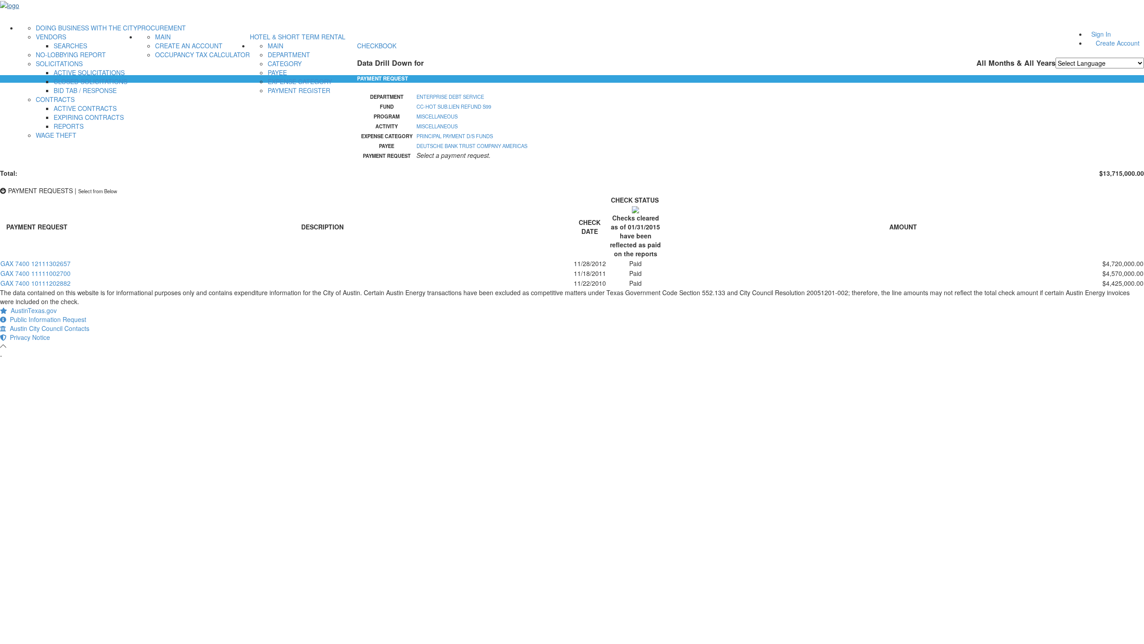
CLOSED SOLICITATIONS (90, 81)
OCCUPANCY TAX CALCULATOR (202, 54)
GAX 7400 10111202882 (35, 283)
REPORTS (69, 126)
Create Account (1118, 42)
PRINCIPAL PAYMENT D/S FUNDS (454, 136)
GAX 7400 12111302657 (35, 263)
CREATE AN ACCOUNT (189, 45)
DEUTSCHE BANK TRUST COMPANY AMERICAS (471, 145)
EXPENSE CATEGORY (300, 81)
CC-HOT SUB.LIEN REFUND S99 (453, 106)
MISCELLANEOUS (437, 116)
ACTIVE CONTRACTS (85, 108)
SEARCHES (70, 45)
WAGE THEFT (56, 135)
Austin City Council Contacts (47, 328)
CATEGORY (285, 63)
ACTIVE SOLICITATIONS (89, 72)
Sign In (1101, 34)
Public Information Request (46, 319)
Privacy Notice (28, 337)
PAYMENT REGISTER (299, 90)
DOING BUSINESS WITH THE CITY (86, 27)
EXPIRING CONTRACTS (89, 117)
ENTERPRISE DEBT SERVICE (450, 96)
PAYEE (277, 72)
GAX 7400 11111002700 (35, 273)
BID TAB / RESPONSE (85, 90)
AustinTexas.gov (32, 310)
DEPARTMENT (289, 54)
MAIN (163, 36)
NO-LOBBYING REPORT (71, 54)
